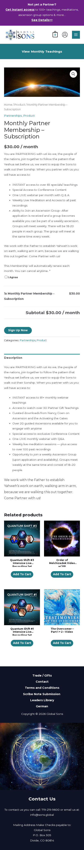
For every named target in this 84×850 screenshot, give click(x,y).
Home (8, 104)
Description (13, 357)
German (42, 706)
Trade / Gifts (42, 675)
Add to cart (22, 574)
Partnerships (13, 115)
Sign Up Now (18, 330)
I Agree (12, 277)
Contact (42, 681)
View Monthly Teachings (42, 51)
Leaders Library (42, 700)
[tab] (42, 358)
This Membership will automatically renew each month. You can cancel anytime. (37, 268)
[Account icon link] (65, 35)
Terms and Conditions (42, 688)
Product (19, 104)
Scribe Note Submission (42, 694)
